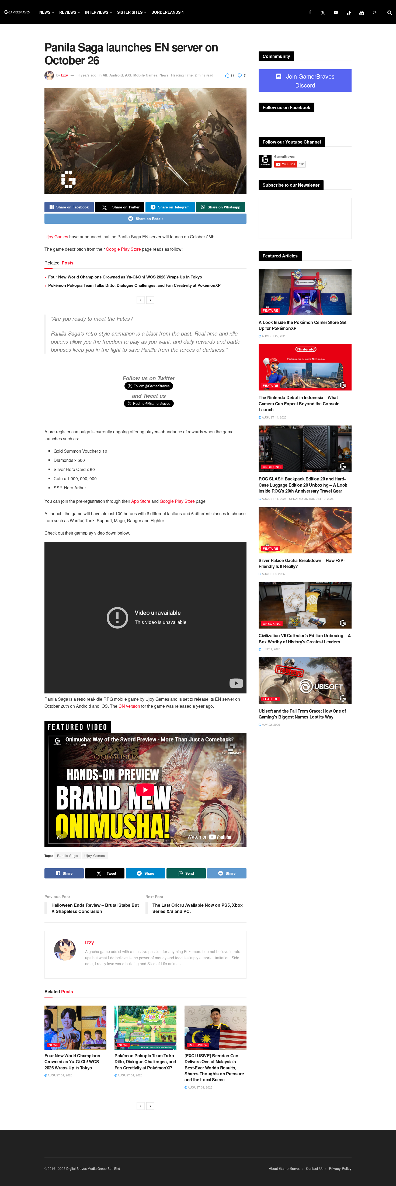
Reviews (67, 12)
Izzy (64, 75)
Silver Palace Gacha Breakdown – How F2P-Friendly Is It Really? (302, 563)
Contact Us (315, 1168)
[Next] (150, 300)
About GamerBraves (285, 1168)
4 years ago (87, 75)
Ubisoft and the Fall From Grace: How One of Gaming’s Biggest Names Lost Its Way (302, 714)
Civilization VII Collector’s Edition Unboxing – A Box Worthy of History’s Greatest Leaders (305, 638)
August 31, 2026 (59, 1075)
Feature (270, 310)
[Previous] (141, 300)
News (44, 12)
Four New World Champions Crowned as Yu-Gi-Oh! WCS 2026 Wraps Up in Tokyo (125, 277)
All (105, 75)
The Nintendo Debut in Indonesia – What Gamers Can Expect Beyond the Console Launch (299, 403)
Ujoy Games (56, 236)
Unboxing (272, 467)
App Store (140, 501)
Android (116, 75)
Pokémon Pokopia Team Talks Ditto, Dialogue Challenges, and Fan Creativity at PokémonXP (134, 285)
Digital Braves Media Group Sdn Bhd (93, 1168)
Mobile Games (145, 75)
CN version (128, 706)
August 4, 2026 (273, 573)
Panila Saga (67, 855)
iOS (128, 75)
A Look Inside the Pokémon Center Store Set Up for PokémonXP (302, 325)
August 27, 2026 (273, 336)
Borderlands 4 (167, 12)
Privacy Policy (340, 1168)
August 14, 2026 (273, 417)
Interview (198, 1045)
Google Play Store (123, 249)
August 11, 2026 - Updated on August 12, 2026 (297, 498)
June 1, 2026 (270, 649)
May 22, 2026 (270, 724)
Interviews (96, 12)
